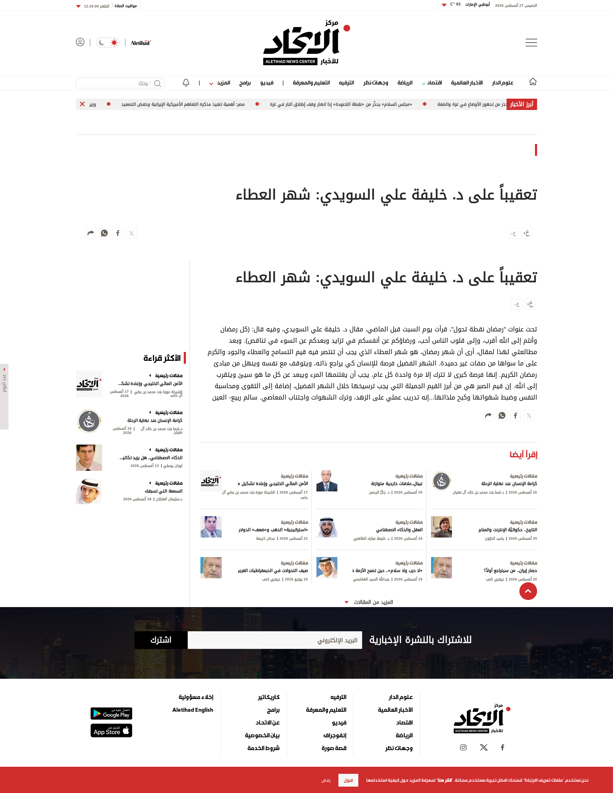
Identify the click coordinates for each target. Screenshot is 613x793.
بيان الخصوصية (262, 735)
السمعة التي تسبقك (163, 491)
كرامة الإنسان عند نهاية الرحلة (154, 420)
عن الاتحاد (267, 722)
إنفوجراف (335, 735)
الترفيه (346, 82)
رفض (326, 780)
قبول (348, 780)
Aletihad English (192, 709)
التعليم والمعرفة (311, 82)
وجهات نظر (375, 82)
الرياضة (405, 82)
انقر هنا (445, 780)
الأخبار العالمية (466, 82)
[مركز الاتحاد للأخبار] (306, 42)
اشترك (160, 640)
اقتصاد (434, 82)
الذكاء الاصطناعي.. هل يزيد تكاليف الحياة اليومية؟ (149, 458)
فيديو (266, 82)
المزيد (223, 82)
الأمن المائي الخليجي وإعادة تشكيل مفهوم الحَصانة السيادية (149, 383)
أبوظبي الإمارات (470, 4)
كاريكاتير (269, 696)
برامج (244, 82)
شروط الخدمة (264, 747)
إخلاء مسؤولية (196, 696)
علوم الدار (502, 82)
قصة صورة (334, 747)
